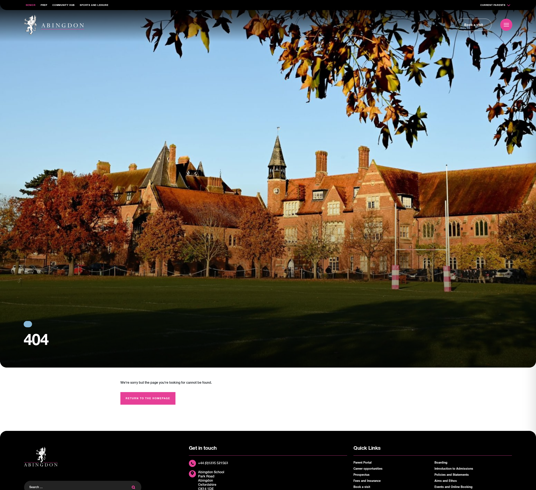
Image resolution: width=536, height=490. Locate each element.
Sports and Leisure (94, 5)
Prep (44, 5)
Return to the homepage (148, 398)
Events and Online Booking (453, 487)
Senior (31, 5)
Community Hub (63, 5)
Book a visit (473, 24)
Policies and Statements (451, 474)
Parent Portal (362, 462)
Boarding (440, 462)
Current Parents (492, 5)
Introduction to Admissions (453, 468)
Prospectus (361, 474)
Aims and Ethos (445, 481)
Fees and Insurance (367, 481)
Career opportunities (368, 468)
